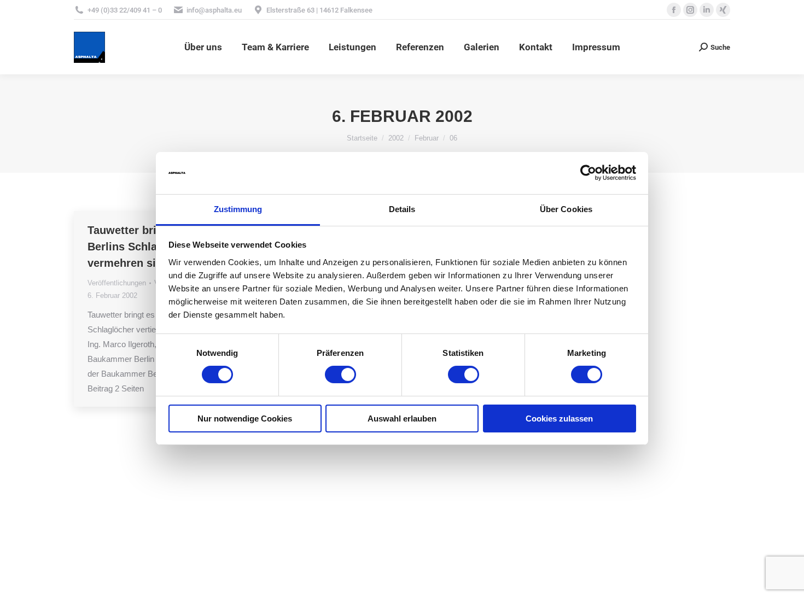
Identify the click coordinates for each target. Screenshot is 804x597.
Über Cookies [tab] (566, 209)
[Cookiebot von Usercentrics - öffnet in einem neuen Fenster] (588, 173)
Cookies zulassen (559, 418)
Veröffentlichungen (117, 283)
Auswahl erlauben (402, 418)
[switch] (340, 374)
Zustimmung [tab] (238, 209)
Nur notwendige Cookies (244, 418)
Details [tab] (402, 209)
